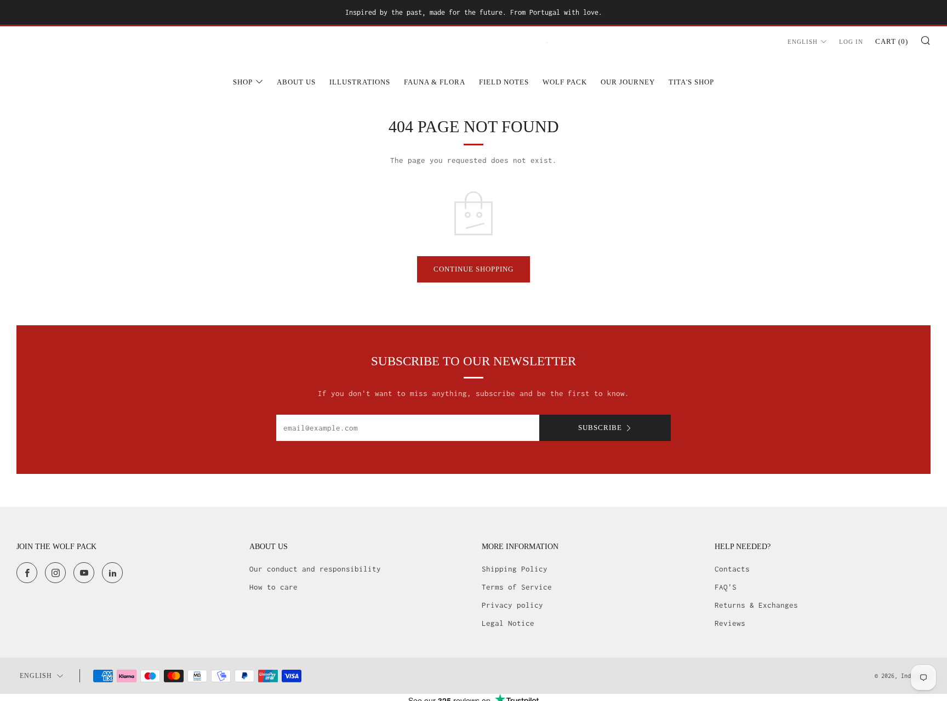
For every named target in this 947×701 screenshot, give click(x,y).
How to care (273, 587)
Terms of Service (517, 587)
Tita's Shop (691, 82)
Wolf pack (565, 82)
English (803, 41)
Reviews (730, 623)
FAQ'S (726, 587)
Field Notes (504, 82)
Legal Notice (508, 623)
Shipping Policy (514, 568)
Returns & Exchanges (756, 605)
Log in (851, 41)
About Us (296, 82)
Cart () (891, 41)
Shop (243, 82)
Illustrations (359, 82)
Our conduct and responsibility (315, 568)
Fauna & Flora (434, 82)
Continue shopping (473, 269)
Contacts (732, 568)
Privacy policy (512, 605)
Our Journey (628, 82)
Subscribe (600, 427)
